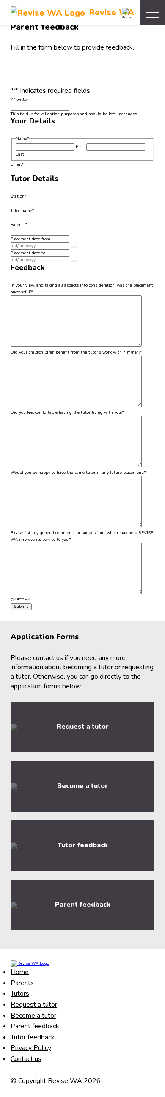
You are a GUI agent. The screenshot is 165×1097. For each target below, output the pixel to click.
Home (20, 972)
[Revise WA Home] (30, 963)
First (80, 147)
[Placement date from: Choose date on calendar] (74, 247)
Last (20, 154)
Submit (21, 607)
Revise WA (111, 12)
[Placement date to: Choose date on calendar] (74, 261)
